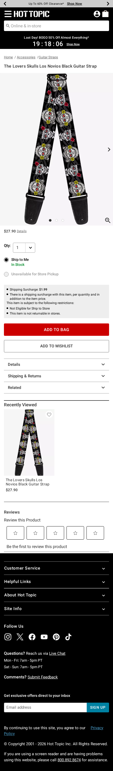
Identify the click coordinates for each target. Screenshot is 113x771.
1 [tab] (50, 220)
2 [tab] (56, 220)
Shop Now (74, 4)
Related (14, 387)
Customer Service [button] (22, 568)
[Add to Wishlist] (49, 414)
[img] (8, 637)
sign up (98, 707)
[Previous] (5, 4)
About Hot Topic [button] (20, 594)
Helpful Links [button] (17, 581)
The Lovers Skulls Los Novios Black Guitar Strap (28, 482)
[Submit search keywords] (8, 25)
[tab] (56, 149)
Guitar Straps (48, 57)
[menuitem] (105, 13)
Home (8, 57)
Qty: (7, 245)
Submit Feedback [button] (43, 677)
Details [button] (22, 231)
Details (14, 364)
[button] (7, 14)
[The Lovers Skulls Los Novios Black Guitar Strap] (29, 442)
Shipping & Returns (24, 376)
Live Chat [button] (57, 653)
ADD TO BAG (56, 329)
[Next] (108, 4)
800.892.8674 (69, 760)
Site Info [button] (13, 608)
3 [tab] (62, 220)
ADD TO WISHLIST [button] (56, 346)
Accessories (26, 57)
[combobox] (56, 26)
